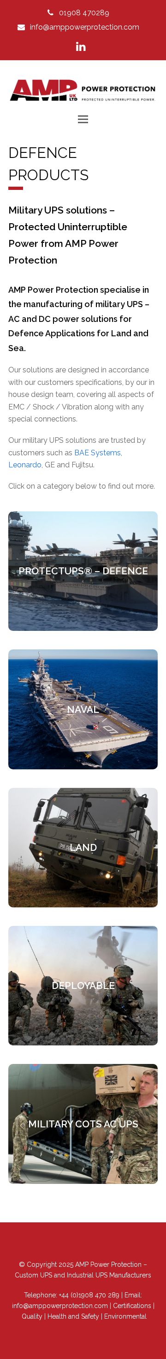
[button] (83, 119)
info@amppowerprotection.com (84, 27)
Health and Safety (73, 1316)
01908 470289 (84, 12)
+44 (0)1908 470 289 (89, 1295)
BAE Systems (97, 452)
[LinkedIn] (81, 47)
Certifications (132, 1305)
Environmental (125, 1316)
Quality (32, 1316)
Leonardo (25, 464)
